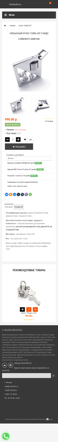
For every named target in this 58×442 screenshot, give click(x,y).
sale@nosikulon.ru (11, 386)
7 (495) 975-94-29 (11, 390)
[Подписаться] (53, 375)
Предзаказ (19, 147)
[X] (17, 194)
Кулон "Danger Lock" (29, 313)
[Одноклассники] (10, 194)
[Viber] (25, 194)
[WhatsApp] (29, 194)
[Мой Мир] (13, 194)
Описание (9, 207)
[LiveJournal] (21, 194)
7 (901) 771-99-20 (11, 394)
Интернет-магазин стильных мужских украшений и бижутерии (26, 419)
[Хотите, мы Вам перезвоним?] (6, 436)
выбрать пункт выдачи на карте (17, 186)
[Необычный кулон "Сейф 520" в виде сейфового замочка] (16, 105)
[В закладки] (25, 139)
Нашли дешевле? (12, 124)
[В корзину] (22, 309)
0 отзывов (49, 121)
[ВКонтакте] (6, 194)
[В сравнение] (30, 139)
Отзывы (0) (18, 207)
